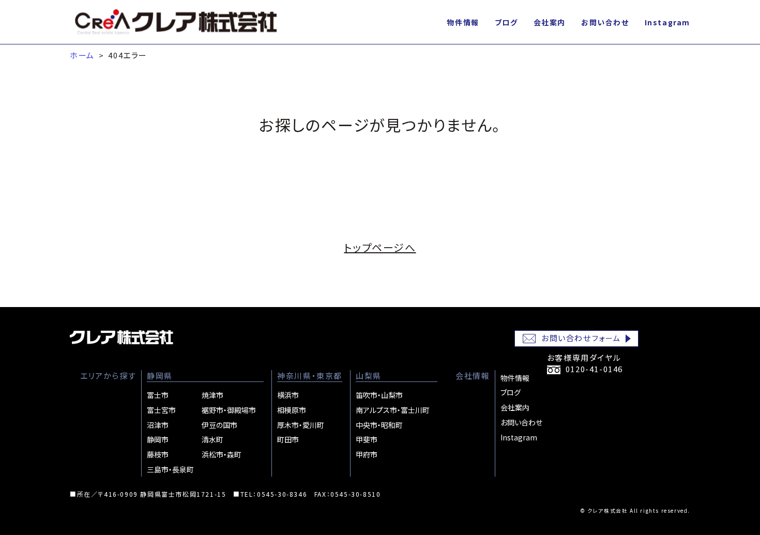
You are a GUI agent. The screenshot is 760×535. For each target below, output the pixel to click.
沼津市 (158, 425)
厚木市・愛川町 (300, 425)
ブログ (506, 22)
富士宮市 (161, 410)
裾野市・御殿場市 (229, 410)
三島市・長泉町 (170, 469)
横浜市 (288, 395)
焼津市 (212, 395)
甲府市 (366, 454)
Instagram (667, 22)
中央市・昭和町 (379, 425)
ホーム (82, 55)
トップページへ (380, 247)
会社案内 (550, 22)
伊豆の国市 (219, 425)
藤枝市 (158, 454)
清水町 (212, 439)
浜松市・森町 (221, 454)
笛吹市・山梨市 (379, 395)
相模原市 (291, 410)
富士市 (158, 395)
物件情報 (463, 22)
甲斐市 (366, 439)
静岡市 (158, 439)
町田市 (288, 439)
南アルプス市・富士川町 (393, 410)
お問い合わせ (605, 22)
